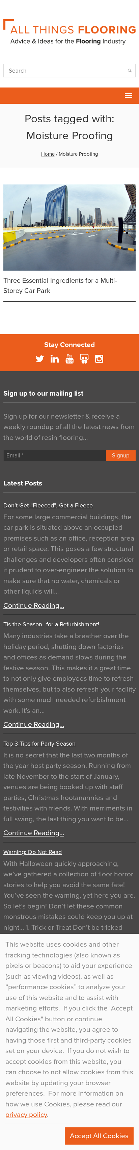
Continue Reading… (33, 605)
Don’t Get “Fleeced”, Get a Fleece (48, 505)
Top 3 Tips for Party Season (39, 743)
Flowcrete (8, 95)
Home (48, 154)
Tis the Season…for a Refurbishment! (51, 624)
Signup (121, 455)
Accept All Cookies (99, 1136)
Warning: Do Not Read (32, 852)
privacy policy (26, 1114)
